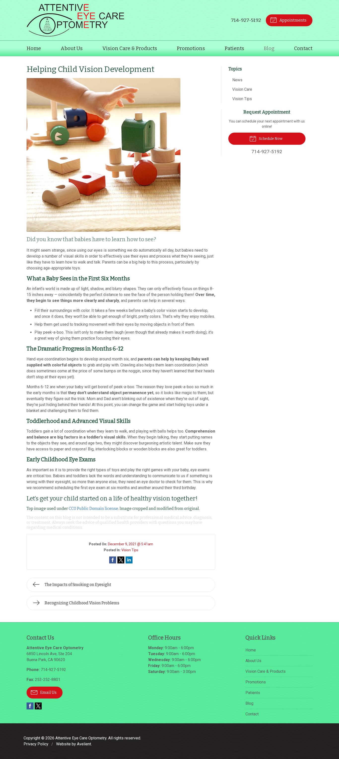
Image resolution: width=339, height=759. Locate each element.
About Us (72, 48)
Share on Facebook (112, 559)
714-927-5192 (246, 20)
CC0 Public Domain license (93, 508)
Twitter (38, 705)
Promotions (191, 48)
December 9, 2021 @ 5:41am (130, 544)
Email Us (48, 692)
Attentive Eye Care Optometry (80, 738)
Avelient (84, 744)
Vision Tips (129, 550)
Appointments (292, 20)
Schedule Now (270, 139)
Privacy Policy (36, 744)
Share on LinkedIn (129, 559)
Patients (234, 48)
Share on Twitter (120, 559)
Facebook (30, 705)
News (237, 80)
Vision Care (242, 89)
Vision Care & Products (129, 48)
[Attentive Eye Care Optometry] (75, 20)
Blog (269, 48)
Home (34, 48)
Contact (303, 48)
